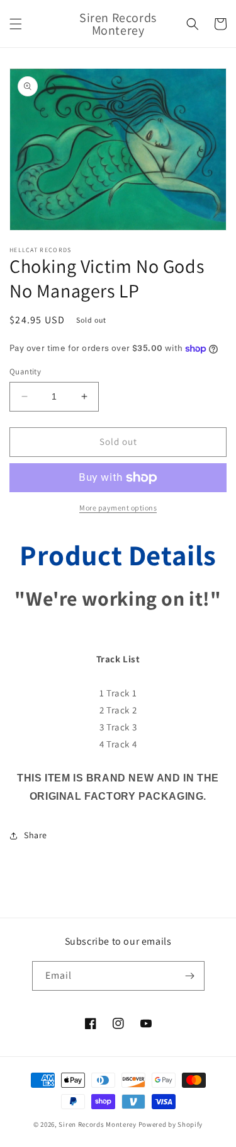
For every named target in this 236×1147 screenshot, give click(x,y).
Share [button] (35, 835)
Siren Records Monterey (97, 1124)
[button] (16, 24)
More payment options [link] (118, 507)
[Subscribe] (190, 976)
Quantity (25, 371)
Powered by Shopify (170, 1124)
